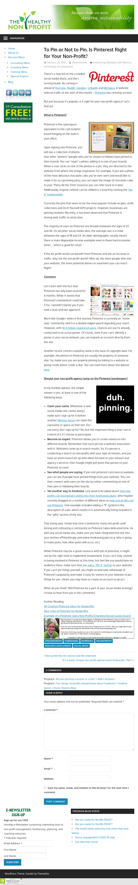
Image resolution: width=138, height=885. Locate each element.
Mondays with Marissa (119, 62)
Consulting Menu (20, 63)
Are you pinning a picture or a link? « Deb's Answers (85, 679)
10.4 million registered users (79, 328)
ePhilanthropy (53, 641)
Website (49, 778)
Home (11, 48)
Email (48, 768)
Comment (51, 709)
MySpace (109, 88)
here (46, 369)
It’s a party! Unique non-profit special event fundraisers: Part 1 (97, 660)
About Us (13, 52)
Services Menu (16, 57)
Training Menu (19, 71)
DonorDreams (79, 62)
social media (81, 646)
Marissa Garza (66, 420)
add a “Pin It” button (100, 565)
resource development (58, 646)
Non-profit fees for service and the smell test (70, 655)
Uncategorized (65, 66)
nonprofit (87, 641)
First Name (10, 849)
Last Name (10, 855)
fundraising (71, 641)
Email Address (13, 843)
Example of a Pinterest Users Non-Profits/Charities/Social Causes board (87, 615)
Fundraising (99, 62)
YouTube (60, 88)
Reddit (71, 88)
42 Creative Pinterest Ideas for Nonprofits (69, 606)
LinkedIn (93, 88)
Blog (10, 82)
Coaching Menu (19, 67)
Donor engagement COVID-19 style (95, 837)
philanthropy (104, 641)
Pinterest (100, 92)
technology (50, 66)
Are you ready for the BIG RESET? (93, 819)
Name (48, 758)
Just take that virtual (86, 841)
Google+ (81, 88)
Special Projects (19, 76)
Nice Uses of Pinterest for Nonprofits (66, 611)
